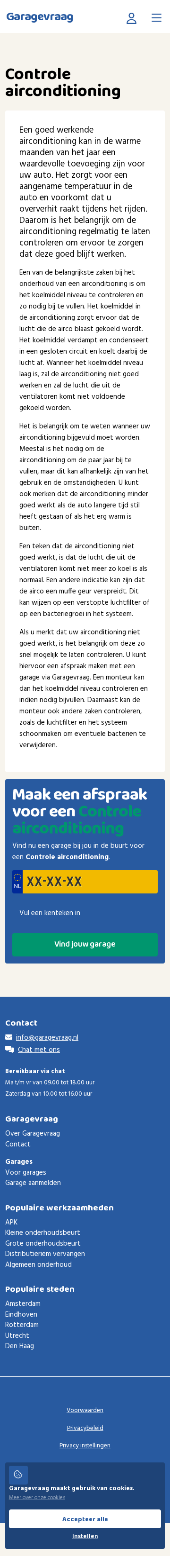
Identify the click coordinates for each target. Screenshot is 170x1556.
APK (11, 1222)
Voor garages (25, 1172)
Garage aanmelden (33, 1183)
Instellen (85, 1536)
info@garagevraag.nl (47, 1037)
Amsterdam (23, 1304)
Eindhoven (21, 1314)
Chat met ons (39, 1050)
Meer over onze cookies (37, 1497)
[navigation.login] (134, 18)
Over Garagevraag (32, 1133)
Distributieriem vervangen (45, 1254)
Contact (18, 1144)
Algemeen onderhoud (38, 1265)
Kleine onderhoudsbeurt (42, 1233)
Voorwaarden (85, 1410)
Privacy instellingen (85, 1446)
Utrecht (17, 1336)
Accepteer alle (85, 1519)
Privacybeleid (85, 1428)
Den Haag (19, 1346)
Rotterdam (22, 1325)
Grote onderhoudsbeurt (43, 1243)
